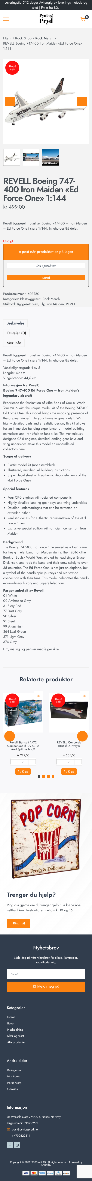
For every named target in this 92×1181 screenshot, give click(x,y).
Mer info (14, 343)
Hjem (7, 38)
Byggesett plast (27, 304)
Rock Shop (23, 38)
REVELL (71, 304)
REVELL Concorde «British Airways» (69, 744)
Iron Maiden (55, 304)
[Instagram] (17, 1145)
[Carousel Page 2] (43, 776)
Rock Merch (44, 38)
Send (46, 278)
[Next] (82, 101)
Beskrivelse (15, 323)
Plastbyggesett (30, 298)
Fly (42, 304)
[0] (83, 19)
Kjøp (25, 771)
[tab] (46, 323)
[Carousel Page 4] (53, 776)
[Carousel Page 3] (48, 776)
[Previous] (10, 101)
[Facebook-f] (10, 1145)
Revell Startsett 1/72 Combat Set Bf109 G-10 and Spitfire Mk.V (23, 745)
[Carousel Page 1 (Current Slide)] (39, 776)
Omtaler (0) (16, 333)
